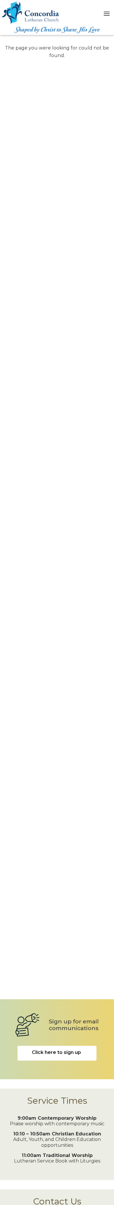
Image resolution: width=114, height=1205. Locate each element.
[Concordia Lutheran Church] (30, 12)
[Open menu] (106, 12)
